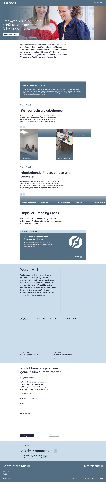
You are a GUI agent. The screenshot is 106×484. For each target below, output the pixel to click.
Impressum (87, 478)
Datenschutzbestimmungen (54, 435)
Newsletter (92, 466)
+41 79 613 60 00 (6, 478)
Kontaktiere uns (14, 466)
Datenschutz (95, 478)
